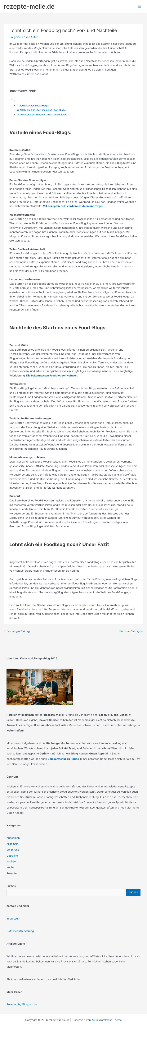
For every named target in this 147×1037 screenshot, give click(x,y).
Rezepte (12, 873)
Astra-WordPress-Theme (106, 1019)
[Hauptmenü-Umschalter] (139, 7)
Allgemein (17, 37)
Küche (10, 867)
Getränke (12, 855)
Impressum (13, 918)
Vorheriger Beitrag (17, 631)
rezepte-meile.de (29, 6)
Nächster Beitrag (131, 631)
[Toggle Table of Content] (12, 101)
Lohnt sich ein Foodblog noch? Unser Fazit (43, 114)
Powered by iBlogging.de (22, 1004)
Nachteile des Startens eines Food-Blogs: (43, 109)
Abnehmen (13, 837)
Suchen (11, 885)
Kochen (11, 861)
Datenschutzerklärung (20, 931)
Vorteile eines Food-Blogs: (34, 105)
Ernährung (13, 849)
